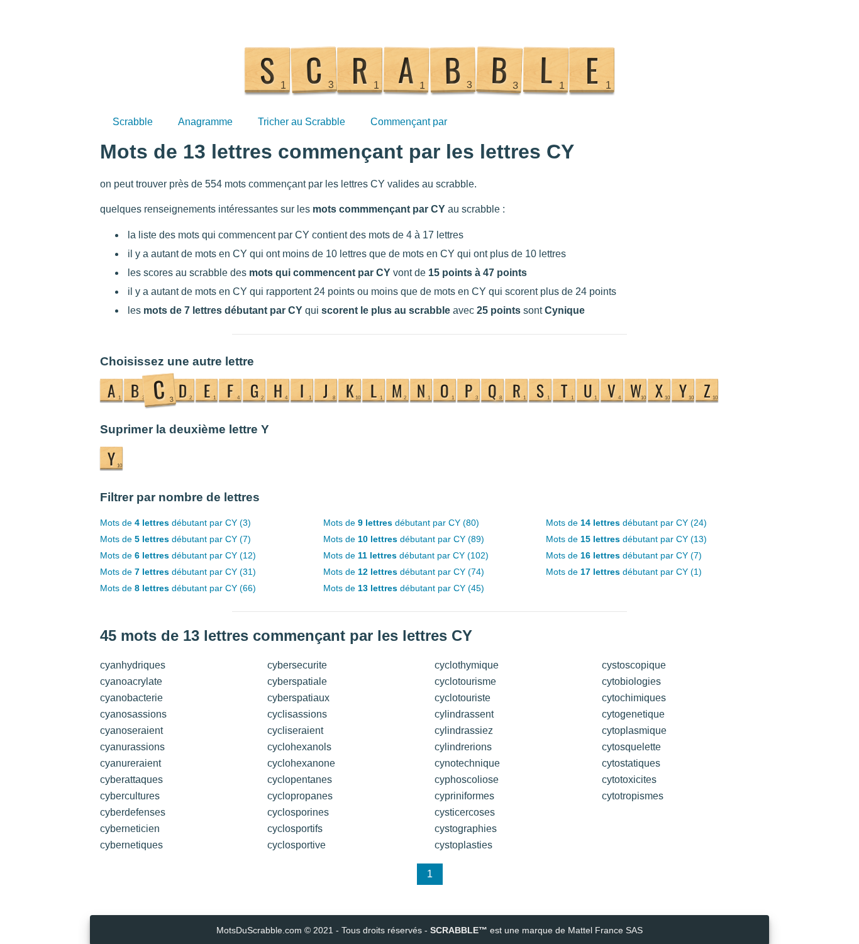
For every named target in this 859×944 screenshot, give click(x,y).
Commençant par (408, 121)
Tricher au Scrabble (301, 121)
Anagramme (205, 121)
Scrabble (133, 121)
